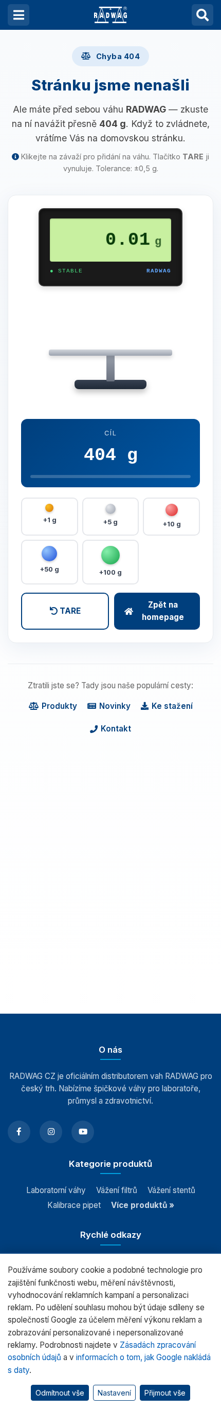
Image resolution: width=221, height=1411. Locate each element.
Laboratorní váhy (56, 1190)
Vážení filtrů (116, 1190)
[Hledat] (202, 15)
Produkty (59, 706)
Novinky (115, 706)
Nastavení (114, 1392)
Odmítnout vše (59, 1392)
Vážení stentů (171, 1190)
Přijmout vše (165, 1392)
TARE (69, 611)
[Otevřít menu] (18, 15)
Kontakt (116, 729)
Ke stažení (172, 706)
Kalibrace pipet (74, 1205)
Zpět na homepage (163, 611)
